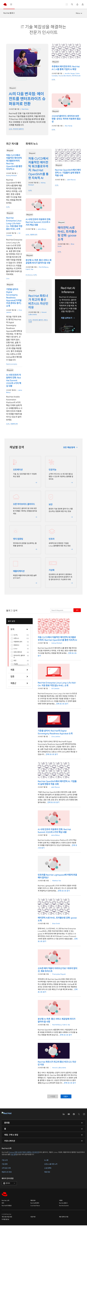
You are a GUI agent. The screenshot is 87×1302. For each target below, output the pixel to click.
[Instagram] (84, 1115)
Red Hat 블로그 (9, 13)
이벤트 (61, 1200)
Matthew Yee (56, 881)
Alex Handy (68, 126)
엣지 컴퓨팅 (18, 539)
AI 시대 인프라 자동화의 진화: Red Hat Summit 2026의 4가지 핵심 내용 (54, 831)
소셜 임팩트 (47, 1168)
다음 (65, 1096)
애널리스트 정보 (7, 1172)
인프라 (51, 539)
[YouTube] (68, 1115)
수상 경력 (13, 1154)
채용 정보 (47, 1172)
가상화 (30, 322)
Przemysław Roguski (59, 974)
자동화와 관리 (14, 424)
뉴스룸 (46, 1160)
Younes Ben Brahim (64, 76)
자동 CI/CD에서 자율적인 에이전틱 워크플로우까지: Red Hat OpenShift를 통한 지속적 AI (57, 638)
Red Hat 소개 (5, 1200)
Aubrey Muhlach (11, 175)
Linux (7, 278)
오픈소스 (16, 638)
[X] (79, 1115)
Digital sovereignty (11, 364)
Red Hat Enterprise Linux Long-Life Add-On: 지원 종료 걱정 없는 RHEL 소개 (57, 684)
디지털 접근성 (5, 1219)
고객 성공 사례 (6, 1168)
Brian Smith (56, 923)
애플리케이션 (19, 571)
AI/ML (10, 129)
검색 (77, 610)
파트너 (46, 320)
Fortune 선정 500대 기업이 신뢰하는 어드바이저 (24, 1152)
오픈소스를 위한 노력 (50, 1164)
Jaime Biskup (42, 229)
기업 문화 (5, 1164)
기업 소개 (5, 1160)
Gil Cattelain (55, 688)
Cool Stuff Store (35, 1205)
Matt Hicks (25, 109)
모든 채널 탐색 (69, 447)
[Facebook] (74, 1115)
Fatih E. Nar (29, 269)
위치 (3, 1203)
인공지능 (52, 469)
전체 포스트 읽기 (62, 704)
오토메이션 (18, 469)
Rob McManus (43, 267)
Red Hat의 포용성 (6, 1205)
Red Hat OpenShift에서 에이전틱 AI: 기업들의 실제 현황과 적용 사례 (57, 782)
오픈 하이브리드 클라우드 (24, 504)
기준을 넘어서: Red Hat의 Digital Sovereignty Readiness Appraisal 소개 (55, 732)
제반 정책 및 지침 (63, 1217)
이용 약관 (32, 1217)
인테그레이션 (18, 652)
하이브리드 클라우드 (18, 129)
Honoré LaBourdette (59, 1068)
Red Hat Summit (64, 1205)
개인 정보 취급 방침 (7, 1217)
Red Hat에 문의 (34, 1203)
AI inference (29, 275)
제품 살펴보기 (66, 318)
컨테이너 (16, 645)
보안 (51, 504)
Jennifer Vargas (69, 73)
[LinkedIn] (63, 1115)
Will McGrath (76, 76)
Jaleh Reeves (71, 180)
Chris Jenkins (55, 736)
